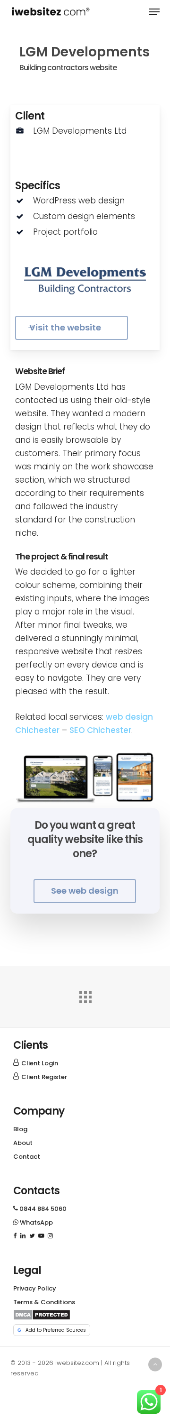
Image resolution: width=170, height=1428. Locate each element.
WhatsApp (33, 1222)
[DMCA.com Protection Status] (41, 1318)
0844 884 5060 (40, 1208)
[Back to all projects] (85, 994)
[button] (154, 12)
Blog (20, 1129)
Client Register (44, 1076)
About (23, 1142)
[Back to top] (155, 1364)
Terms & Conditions (44, 1302)
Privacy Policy (34, 1288)
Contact (26, 1156)
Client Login (39, 1063)
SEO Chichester (100, 730)
